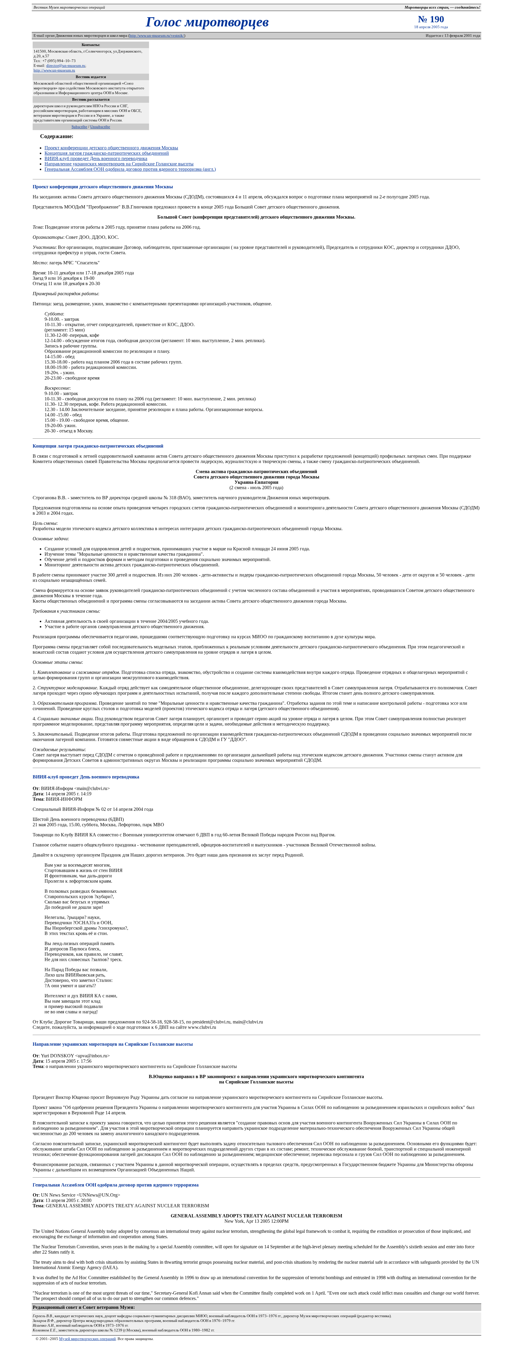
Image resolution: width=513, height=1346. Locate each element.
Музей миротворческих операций (87, 1338)
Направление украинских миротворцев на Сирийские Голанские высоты (119, 163)
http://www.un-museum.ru (54, 70)
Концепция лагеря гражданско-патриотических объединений (107, 153)
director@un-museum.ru (65, 65)
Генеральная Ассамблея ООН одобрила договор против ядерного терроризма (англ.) (130, 169)
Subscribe (79, 126)
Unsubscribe (100, 126)
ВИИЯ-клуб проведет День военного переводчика (96, 158)
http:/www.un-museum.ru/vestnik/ (156, 35)
